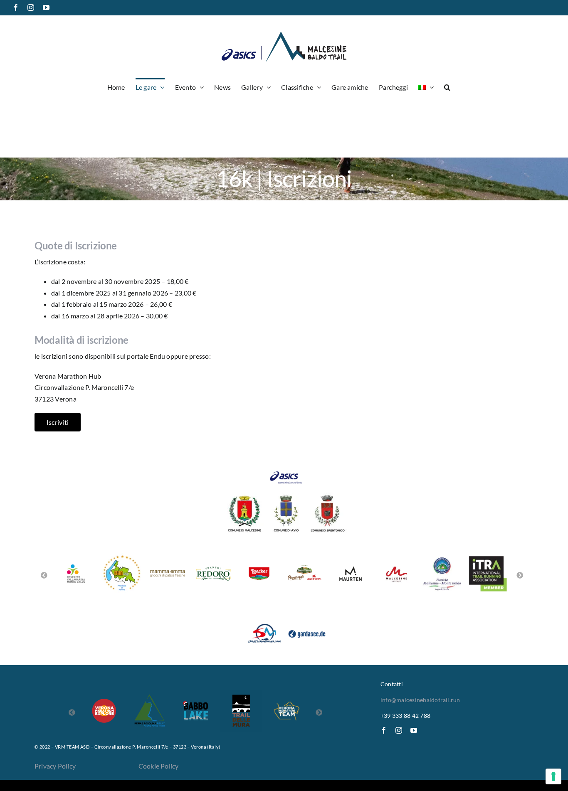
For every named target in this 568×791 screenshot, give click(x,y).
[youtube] (413, 730)
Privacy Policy (55, 766)
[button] (447, 86)
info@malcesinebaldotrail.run (420, 699)
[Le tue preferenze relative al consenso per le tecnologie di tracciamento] (553, 776)
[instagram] (398, 730)
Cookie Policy (158, 766)
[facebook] (383, 730)
